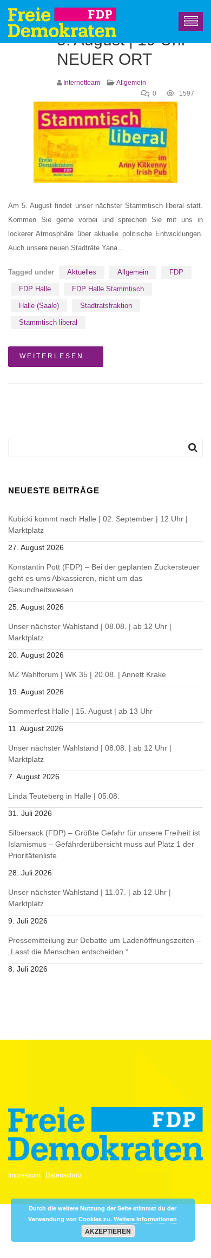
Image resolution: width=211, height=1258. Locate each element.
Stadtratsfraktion (106, 306)
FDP (176, 272)
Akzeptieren (108, 1231)
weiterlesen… (55, 356)
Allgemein (131, 82)
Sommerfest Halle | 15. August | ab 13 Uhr (80, 711)
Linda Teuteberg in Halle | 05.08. (64, 796)
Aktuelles (81, 272)
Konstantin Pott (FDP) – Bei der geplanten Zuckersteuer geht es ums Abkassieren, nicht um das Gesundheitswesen (104, 578)
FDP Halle (35, 289)
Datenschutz (63, 1175)
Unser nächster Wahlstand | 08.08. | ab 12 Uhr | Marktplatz (90, 632)
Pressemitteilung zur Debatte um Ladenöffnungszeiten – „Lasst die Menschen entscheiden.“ (104, 946)
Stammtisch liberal (48, 322)
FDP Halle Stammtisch (108, 289)
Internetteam (81, 82)
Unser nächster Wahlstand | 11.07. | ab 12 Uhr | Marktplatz (89, 898)
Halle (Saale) (39, 306)
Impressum (24, 1175)
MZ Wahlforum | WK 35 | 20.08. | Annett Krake (87, 674)
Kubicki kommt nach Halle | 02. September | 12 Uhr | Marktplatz (98, 524)
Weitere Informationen (145, 1219)
